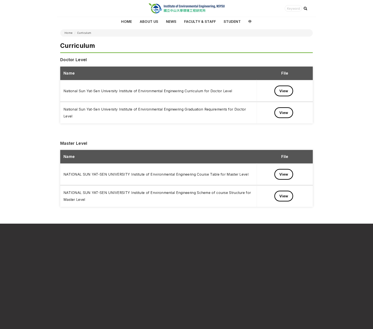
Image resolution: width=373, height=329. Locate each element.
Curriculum (84, 32)
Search (305, 8)
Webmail (195, 299)
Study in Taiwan (265, 285)
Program (195, 285)
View (283, 91)
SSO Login (196, 292)
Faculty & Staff (200, 21)
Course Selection (202, 278)
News (171, 21)
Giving (257, 299)
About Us (149, 21)
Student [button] (232, 21)
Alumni (258, 292)
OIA (255, 278)
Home (126, 21)
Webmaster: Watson (69, 318)
